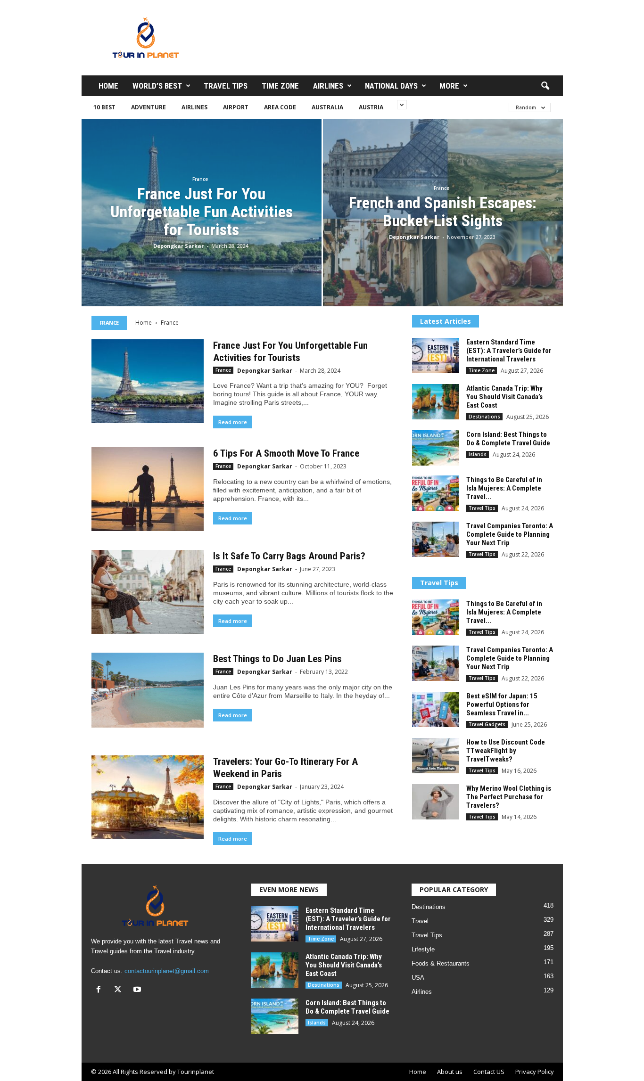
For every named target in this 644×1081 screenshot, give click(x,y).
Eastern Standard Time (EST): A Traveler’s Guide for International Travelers (509, 350)
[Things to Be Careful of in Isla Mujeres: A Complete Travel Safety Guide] (435, 493)
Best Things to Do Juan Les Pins (277, 658)
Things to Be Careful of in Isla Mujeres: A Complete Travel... (504, 488)
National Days (391, 85)
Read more (232, 422)
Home (108, 85)
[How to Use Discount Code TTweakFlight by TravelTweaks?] (435, 755)
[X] (120, 990)
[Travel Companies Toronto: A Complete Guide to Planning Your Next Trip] (435, 539)
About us (449, 1071)
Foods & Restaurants (441, 963)
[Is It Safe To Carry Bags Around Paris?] (147, 592)
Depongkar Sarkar (178, 245)
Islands (478, 454)
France (200, 179)
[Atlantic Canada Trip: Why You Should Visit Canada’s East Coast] (435, 401)
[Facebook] (100, 990)
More (449, 85)
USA (418, 977)
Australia (327, 107)
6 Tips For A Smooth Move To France (286, 453)
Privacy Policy (534, 1071)
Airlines (328, 85)
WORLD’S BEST (157, 85)
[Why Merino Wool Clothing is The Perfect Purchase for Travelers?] (435, 801)
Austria (371, 107)
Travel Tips (226, 85)
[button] (545, 86)
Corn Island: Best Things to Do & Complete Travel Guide (508, 438)
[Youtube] (138, 990)
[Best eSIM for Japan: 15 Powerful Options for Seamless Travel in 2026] (435, 709)
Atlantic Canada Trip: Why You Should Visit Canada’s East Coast (504, 396)
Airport (235, 107)
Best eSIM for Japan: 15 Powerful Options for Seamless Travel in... (501, 704)
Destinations (484, 416)
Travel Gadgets (487, 724)
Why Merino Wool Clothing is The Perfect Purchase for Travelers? (508, 797)
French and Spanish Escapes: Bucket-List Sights (443, 211)
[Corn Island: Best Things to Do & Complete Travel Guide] (435, 448)
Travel (420, 921)
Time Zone (280, 85)
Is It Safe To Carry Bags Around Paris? (289, 556)
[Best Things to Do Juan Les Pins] (147, 690)
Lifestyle (423, 949)
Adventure (148, 107)
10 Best (104, 107)
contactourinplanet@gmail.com (166, 971)
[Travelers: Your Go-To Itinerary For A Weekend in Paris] (147, 797)
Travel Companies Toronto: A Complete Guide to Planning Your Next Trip (509, 534)
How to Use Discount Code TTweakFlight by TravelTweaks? (505, 750)
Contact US (488, 1071)
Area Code (280, 107)
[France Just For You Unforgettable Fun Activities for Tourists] (147, 381)
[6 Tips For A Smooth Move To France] (147, 489)
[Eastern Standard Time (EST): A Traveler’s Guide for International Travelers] (435, 355)
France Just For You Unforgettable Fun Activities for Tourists (201, 211)
